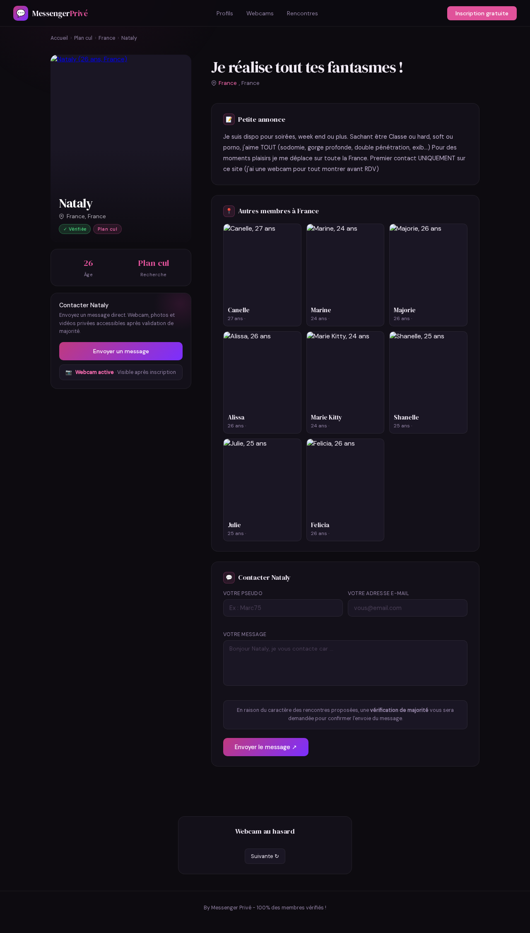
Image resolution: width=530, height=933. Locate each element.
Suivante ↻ (265, 856)
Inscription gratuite (481, 13)
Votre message (244, 634)
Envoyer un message (121, 351)
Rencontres (302, 13)
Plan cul (83, 38)
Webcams (260, 13)
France (107, 38)
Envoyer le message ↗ (266, 747)
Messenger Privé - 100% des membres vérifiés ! (268, 907)
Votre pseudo (243, 593)
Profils (225, 13)
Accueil (59, 38)
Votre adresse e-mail (378, 593)
